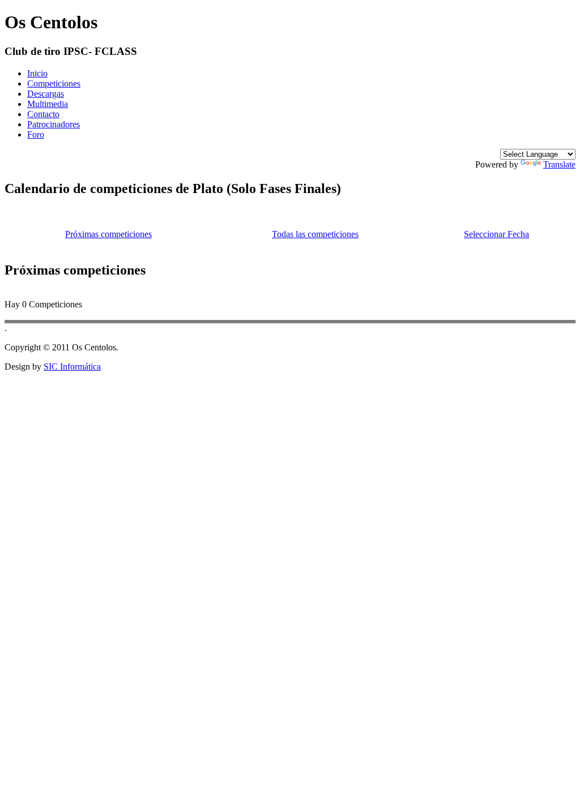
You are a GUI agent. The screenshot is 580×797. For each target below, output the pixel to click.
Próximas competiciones (108, 234)
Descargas (45, 93)
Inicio (37, 73)
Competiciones (53, 83)
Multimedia (47, 104)
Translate (559, 164)
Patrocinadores (53, 124)
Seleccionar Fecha (496, 234)
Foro (35, 134)
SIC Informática (72, 366)
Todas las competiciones (315, 234)
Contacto (43, 114)
